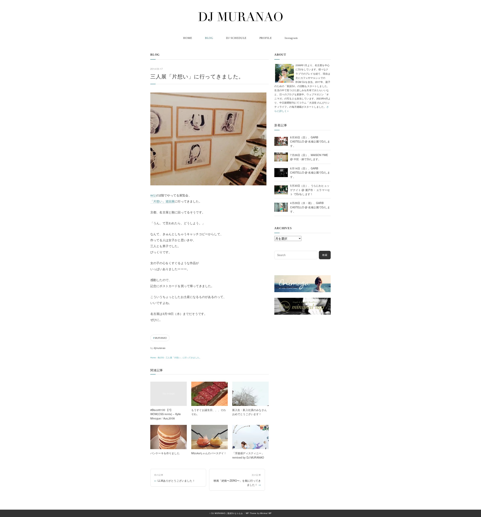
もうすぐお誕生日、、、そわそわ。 (208, 412)
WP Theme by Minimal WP (259, 513)
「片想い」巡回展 (162, 201)
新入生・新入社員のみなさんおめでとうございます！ (249, 412)
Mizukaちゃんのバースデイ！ (209, 453)
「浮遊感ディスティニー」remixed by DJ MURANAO (248, 455)
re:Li (153, 195)
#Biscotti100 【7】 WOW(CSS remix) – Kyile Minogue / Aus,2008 (165, 414)
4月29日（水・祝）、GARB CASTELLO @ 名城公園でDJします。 (310, 207)
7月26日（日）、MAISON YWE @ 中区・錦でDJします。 (309, 157)
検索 (324, 255)
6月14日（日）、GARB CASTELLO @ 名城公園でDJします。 (310, 172)
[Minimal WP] (302, 300)
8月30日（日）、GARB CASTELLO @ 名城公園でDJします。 (310, 141)
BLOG (209, 37)
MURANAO (161, 337)
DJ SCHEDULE (236, 37)
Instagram (291, 37)
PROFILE (265, 37)
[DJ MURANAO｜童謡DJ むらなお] (240, 16)
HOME (187, 37)
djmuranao (159, 348)
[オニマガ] (302, 277)
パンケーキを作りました (165, 453)
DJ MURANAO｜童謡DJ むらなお (227, 513)
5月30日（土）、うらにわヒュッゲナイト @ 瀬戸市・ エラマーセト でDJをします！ (310, 190)
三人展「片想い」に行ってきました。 (183, 357)
